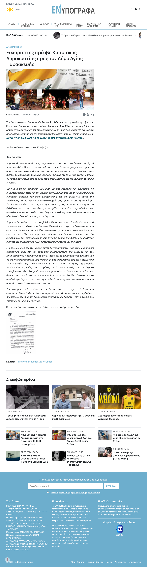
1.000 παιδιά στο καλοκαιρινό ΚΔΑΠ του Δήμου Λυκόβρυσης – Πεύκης (79, 439)
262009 (119, 535)
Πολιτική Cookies (95, 562)
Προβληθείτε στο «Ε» (110, 501)
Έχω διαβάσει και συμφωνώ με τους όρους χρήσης (75, 492)
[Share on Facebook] (84, 115)
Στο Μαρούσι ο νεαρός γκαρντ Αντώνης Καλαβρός (115, 417)
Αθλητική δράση (114, 25)
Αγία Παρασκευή (14, 47)
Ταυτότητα (12, 501)
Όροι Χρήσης (77, 562)
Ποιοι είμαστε (60, 501)
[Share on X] (88, 115)
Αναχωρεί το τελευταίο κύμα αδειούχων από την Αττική (126, 438)
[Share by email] (92, 115)
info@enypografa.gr (37, 526)
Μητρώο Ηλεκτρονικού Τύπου (119, 522)
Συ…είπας (79, 25)
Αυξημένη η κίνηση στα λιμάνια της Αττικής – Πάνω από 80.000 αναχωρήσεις (33, 439)
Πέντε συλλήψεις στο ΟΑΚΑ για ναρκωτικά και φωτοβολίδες (126, 455)
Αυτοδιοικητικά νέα (63, 25)
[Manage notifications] (7, 559)
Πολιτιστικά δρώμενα (94, 25)
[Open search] (132, 9)
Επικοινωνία (135, 562)
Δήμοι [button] (44, 24)
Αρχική (12, 24)
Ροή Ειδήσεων (15, 35)
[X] (139, 9)
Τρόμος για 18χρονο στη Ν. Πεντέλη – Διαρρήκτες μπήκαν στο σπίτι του (26, 417)
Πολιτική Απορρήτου (116, 562)
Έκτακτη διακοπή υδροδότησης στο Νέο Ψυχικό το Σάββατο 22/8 (34, 458)
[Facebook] (136, 9)
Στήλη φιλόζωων (131, 25)
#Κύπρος (47, 361)
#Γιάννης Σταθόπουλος (29, 361)
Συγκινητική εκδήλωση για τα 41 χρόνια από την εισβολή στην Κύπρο (44, 137)
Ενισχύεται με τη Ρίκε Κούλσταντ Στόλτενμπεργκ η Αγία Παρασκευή (79, 460)
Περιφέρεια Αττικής (27, 25)
